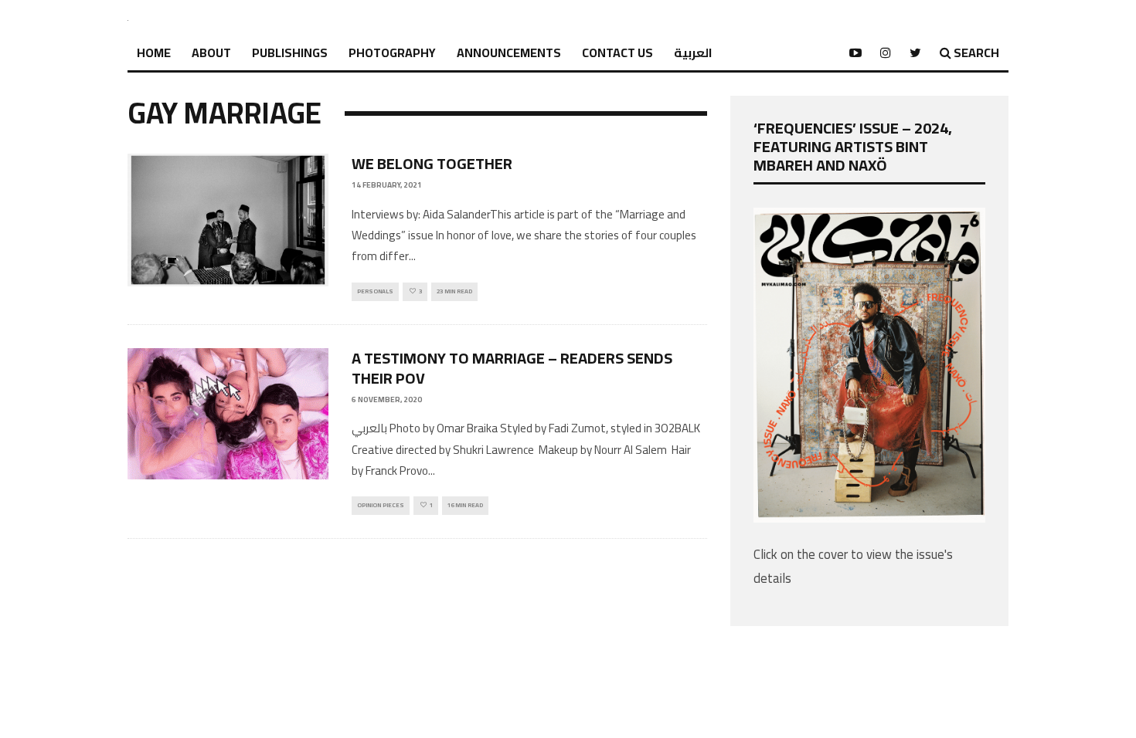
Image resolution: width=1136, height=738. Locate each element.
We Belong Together (432, 163)
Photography (392, 52)
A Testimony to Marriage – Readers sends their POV (512, 368)
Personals (375, 291)
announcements (509, 52)
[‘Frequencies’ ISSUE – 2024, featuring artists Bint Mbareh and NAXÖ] (869, 518)
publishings (290, 52)
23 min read (454, 291)
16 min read (465, 505)
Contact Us (617, 52)
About (211, 52)
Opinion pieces (380, 505)
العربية (693, 52)
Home (154, 52)
